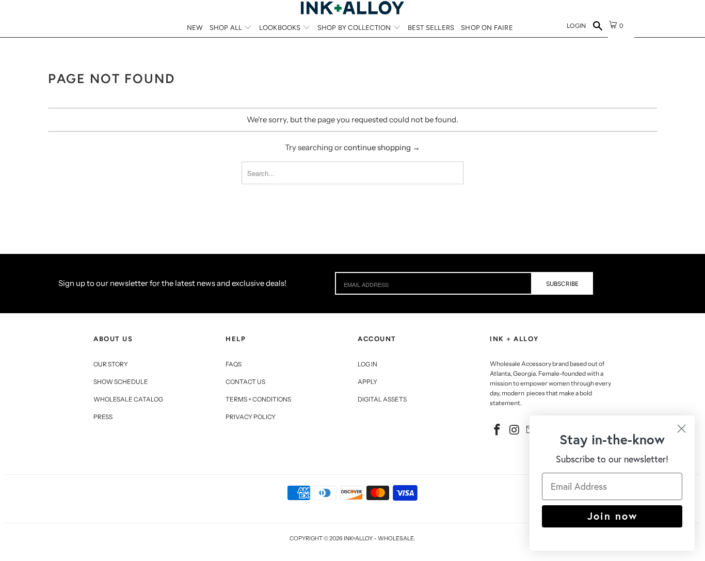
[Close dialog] (681, 429)
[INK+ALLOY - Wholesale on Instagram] (515, 430)
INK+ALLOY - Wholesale (379, 538)
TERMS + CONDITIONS (258, 399)
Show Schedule (120, 382)
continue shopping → (382, 147)
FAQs (234, 364)
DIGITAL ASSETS (382, 399)
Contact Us (245, 382)
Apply (367, 382)
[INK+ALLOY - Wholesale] (352, 7)
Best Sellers (431, 27)
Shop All (227, 27)
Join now (612, 516)
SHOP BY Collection (355, 27)
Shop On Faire (487, 27)
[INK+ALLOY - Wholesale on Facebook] (497, 430)
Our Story (110, 364)
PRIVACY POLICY (251, 417)
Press (103, 417)
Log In (367, 364)
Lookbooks (280, 27)
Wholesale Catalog (128, 399)
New (195, 27)
